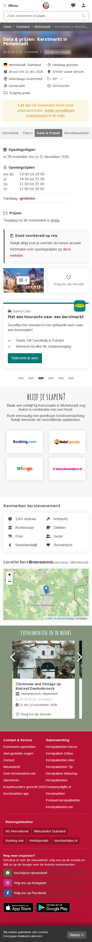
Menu (13, 6)
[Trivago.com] (25, 469)
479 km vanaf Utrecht (68, 72)
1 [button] (21, 378)
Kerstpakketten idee (60, 760)
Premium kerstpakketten (63, 800)
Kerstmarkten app (16, 793)
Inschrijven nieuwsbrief (30, 873)
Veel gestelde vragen (18, 753)
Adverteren (11, 780)
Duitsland (34, 65)
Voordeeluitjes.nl (65, 840)
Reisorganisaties (19, 822)
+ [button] (9, 574)
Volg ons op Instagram (29, 883)
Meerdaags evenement (25, 79)
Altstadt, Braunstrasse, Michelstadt (60, 562)
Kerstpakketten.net (59, 807)
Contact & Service (17, 740)
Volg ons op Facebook (29, 893)
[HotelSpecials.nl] (67, 442)
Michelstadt (17, 65)
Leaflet (48, 618)
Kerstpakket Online (59, 753)
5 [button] (61, 378)
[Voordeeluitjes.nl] (67, 469)
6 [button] (71, 378)
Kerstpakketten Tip (59, 767)
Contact (8, 760)
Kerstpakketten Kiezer (61, 747)
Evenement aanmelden (19, 747)
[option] (46, 335)
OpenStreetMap (65, 618)
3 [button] (41, 378)
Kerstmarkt (17, 86)
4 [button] (51, 378)
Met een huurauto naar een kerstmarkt (46, 316)
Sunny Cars (22, 311)
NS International (17, 831)
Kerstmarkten (55, 793)
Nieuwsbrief (11, 767)
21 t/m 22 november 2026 (38, 694)
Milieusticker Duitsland (50, 831)
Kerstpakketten (56, 780)
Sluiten (75, 935)
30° (57, 79)
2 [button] (31, 378)
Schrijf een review (57, 52)
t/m (26, 72)
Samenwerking (57, 740)
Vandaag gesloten (65, 65)
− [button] (9, 581)
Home (46, 5)
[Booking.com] (25, 442)
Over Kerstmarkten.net (19, 773)
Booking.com (15, 840)
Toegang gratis (19, 93)
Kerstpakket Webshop (61, 773)
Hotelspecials (38, 840)
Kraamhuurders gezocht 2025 (24, 787)
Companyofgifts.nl (58, 787)
